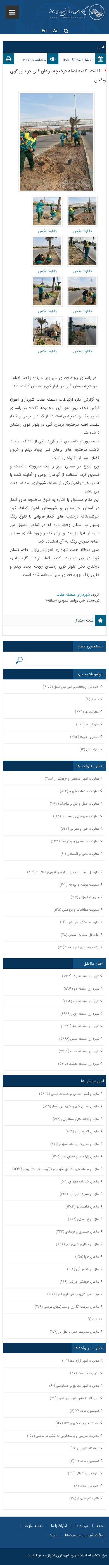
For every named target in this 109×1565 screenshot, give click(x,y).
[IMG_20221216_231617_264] (47, 319)
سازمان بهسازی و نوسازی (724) (77, 1231)
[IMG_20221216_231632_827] (82, 198)
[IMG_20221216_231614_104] (82, 319)
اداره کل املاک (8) (86, 1485)
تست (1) (93, 1319)
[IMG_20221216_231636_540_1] (47, 278)
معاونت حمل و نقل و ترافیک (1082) (74, 803)
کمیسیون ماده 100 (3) (84, 1460)
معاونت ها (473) (87, 711)
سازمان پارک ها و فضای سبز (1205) (75, 1156)
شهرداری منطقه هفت (73, 595)
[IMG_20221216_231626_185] (82, 278)
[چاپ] (8, 60)
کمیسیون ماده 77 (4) (84, 1410)
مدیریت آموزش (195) (85, 897)
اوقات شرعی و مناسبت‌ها (84, 1535)
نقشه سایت (33, 1526)
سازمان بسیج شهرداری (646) (79, 1194)
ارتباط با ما (59, 1526)
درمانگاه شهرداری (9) (85, 1448)
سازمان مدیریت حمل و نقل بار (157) (74, 1331)
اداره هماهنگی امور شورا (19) (79, 922)
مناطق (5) (92, 699)
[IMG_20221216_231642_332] (47, 238)
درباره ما (81, 1526)
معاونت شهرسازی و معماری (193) (76, 816)
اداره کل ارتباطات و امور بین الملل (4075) (71, 686)
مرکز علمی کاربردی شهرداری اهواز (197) (73, 1294)
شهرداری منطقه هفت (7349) (79, 1051)
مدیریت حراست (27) (84, 1373)
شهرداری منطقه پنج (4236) (80, 1026)
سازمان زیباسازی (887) (83, 1219)
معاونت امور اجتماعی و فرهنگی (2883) (72, 778)
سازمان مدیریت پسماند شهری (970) (75, 1144)
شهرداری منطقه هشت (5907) (78, 1063)
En (44, 31)
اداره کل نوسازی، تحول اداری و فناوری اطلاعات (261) (63, 872)
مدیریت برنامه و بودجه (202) (79, 884)
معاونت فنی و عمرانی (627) (80, 828)
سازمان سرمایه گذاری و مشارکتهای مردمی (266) (67, 1306)
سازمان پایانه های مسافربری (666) (76, 1119)
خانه (100, 1526)
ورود (53, 1535)
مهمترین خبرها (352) (84, 737)
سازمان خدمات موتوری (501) (80, 1181)
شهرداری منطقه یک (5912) (80, 976)
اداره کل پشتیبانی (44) (83, 1473)
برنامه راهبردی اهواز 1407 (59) (78, 947)
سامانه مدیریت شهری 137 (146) (77, 1423)
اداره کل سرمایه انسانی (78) (80, 934)
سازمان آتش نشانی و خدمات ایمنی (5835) (69, 1093)
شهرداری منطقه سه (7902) (81, 1001)
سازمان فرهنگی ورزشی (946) (79, 1281)
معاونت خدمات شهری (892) (79, 791)
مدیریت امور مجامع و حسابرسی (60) (74, 1385)
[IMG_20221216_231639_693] (82, 238)
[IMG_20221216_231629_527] (47, 198)
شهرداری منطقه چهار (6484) (80, 1013)
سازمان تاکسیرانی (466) (83, 1269)
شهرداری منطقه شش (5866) (79, 1038)
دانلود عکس (82, 231)
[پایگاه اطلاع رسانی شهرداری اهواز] (77, 12)
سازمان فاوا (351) (87, 1256)
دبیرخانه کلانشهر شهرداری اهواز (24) (74, 1398)
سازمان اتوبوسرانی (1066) (82, 1131)
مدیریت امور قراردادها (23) (80, 1360)
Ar (55, 31)
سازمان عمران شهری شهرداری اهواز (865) (71, 1106)
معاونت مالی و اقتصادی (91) (80, 853)
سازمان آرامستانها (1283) (82, 1206)
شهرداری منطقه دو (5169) (81, 988)
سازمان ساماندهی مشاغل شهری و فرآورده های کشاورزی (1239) (56, 1169)
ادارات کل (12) (89, 749)
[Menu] (12, 12)
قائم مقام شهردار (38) (84, 1498)
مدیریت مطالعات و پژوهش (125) (76, 909)
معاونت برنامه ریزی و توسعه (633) (75, 841)
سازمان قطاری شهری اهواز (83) (77, 1244)
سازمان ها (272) (87, 724)
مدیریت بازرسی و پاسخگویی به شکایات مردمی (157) (63, 1435)
